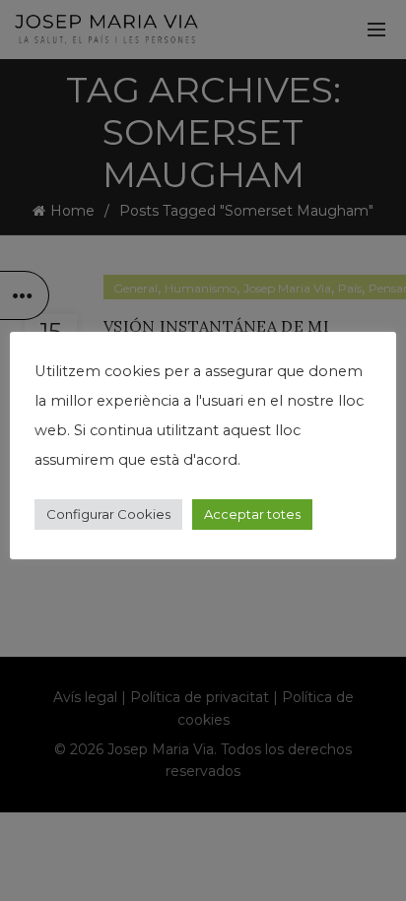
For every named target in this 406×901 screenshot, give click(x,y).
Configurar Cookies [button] (108, 514)
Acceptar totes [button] (252, 514)
